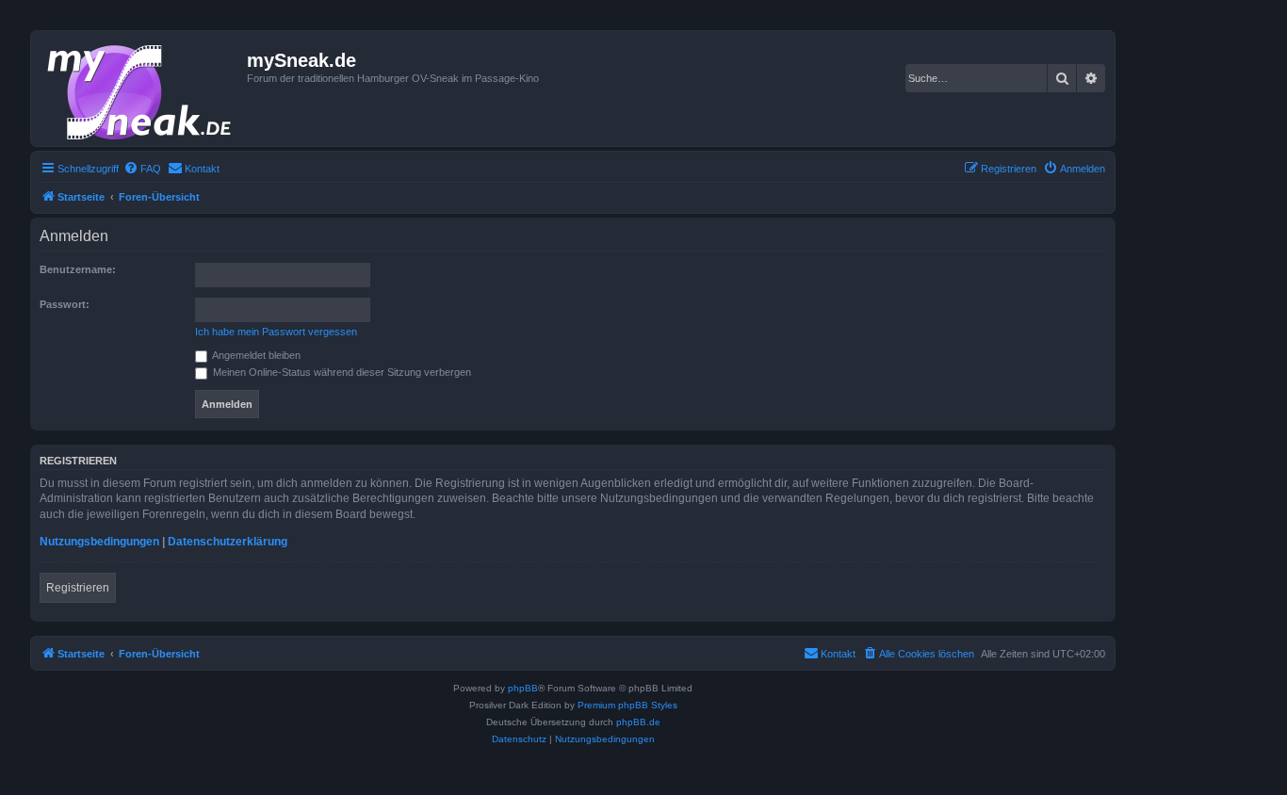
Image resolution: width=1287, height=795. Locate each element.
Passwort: (65, 304)
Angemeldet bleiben (255, 355)
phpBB (523, 688)
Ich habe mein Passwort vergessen (276, 331)
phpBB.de (638, 722)
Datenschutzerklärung (227, 541)
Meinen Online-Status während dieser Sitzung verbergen (340, 372)
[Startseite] (141, 88)
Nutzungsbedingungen (99, 541)
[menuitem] (142, 168)
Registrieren (77, 587)
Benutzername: (78, 269)
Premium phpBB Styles (627, 705)
